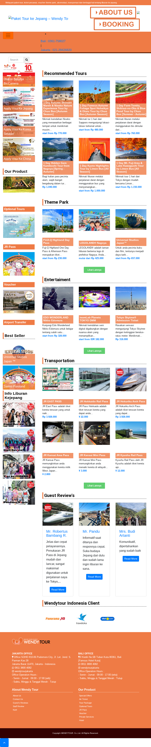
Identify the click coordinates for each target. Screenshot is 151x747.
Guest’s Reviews (20, 703)
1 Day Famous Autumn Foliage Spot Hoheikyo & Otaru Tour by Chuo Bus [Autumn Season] (94, 110)
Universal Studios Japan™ (127, 241)
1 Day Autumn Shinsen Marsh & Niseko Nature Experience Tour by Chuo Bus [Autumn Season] (57, 108)
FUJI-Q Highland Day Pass (56, 241)
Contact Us (18, 699)
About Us (17, 696)
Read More (57, 589)
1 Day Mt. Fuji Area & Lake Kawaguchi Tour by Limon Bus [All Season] (130, 167)
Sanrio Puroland (14, 386)
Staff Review (18, 706)
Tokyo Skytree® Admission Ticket (127, 319)
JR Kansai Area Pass (56, 455)
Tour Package (85, 703)
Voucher (10, 284)
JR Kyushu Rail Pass (129, 455)
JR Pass (10, 246)
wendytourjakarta (23, 671)
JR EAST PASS (52, 401)
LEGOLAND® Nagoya (93, 242)
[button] (94, 270)
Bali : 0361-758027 (53, 41)
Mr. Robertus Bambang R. (57, 533)
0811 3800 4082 (22, 667)
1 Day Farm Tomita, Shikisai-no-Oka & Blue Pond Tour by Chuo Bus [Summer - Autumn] (131, 110)
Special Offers (85, 696)
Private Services (86, 717)
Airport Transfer (15, 322)
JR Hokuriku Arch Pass (130, 401)
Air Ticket (83, 699)
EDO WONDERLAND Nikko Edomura (55, 319)
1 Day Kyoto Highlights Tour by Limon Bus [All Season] (94, 168)
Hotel (81, 720)
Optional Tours (14, 209)
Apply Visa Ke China (17, 158)
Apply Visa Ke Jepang (18, 108)
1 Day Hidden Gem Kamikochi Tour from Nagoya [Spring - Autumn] (56, 167)
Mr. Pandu (91, 531)
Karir (15, 710)
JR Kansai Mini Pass (92, 455)
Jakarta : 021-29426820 (56, 50)
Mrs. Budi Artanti (127, 533)
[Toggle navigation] (8, 35)
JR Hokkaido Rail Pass (94, 401)
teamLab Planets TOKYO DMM (90, 319)
